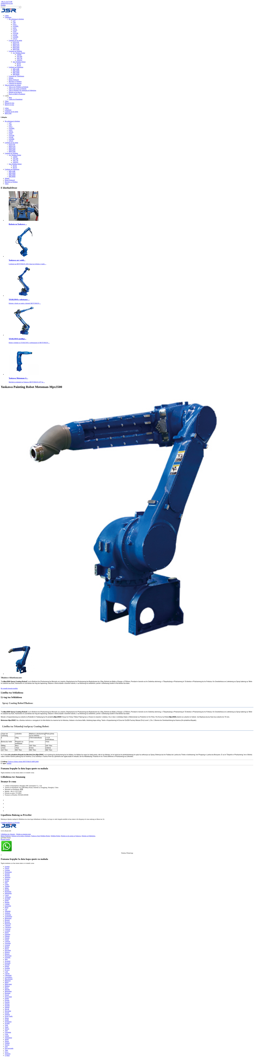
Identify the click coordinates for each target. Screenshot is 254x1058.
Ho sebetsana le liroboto (16, 19)
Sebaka (11, 78)
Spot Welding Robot (19, 62)
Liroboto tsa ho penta (15, 40)
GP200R (15, 37)
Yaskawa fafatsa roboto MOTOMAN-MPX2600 (23, 761)
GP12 (14, 24)
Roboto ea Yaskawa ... (18, 224)
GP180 (15, 35)
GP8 (14, 22)
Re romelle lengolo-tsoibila (9, 688)
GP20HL (16, 26)
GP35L (15, 30)
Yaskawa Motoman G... (18, 378)
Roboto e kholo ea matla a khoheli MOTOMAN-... (25, 303)
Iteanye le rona (9, 105)
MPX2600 (16, 47)
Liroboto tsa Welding (15, 51)
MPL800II (16, 74)
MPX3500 (16, 49)
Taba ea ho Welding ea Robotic (18, 87)
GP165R (15, 33)
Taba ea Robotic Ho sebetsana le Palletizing (22, 90)
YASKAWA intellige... (17, 339)
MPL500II (16, 72)
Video (7, 101)
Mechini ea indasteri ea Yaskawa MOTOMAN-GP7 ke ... (27, 382)
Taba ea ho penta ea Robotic (17, 88)
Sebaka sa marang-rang (23, 834)
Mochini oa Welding (15, 81)
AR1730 (19, 58)
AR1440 (19, 56)
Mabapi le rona (9, 103)
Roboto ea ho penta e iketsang (21, 836)
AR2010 (19, 60)
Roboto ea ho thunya (15, 92)
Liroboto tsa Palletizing (16, 67)
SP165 (19, 63)
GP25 (14, 28)
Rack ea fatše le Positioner (17, 94)
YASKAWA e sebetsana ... (19, 299)
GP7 (14, 21)
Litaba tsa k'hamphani (15, 99)
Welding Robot (55, 836)
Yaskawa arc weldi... (17, 260)
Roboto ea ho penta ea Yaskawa (71, 836)
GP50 (14, 31)
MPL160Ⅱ (16, 69)
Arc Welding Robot (19, 53)
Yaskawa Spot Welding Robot (40, 836)
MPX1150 (16, 44)
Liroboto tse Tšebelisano (16, 76)
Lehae (7, 15)
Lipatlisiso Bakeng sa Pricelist (10, 822)
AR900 (19, 55)
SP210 (19, 65)
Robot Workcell (14, 80)
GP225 (15, 38)
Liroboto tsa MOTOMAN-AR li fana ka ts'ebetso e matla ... (27, 264)
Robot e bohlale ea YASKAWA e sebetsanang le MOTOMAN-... (29, 342)
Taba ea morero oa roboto (13, 85)
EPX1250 (16, 42)
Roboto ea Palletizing (88, 836)
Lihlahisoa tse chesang (8, 834)
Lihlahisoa (8, 17)
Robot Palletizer (6, 836)
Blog (10, 97)
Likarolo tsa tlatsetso (15, 83)
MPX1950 (16, 46)
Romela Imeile (5, 839)
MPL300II (16, 71)
